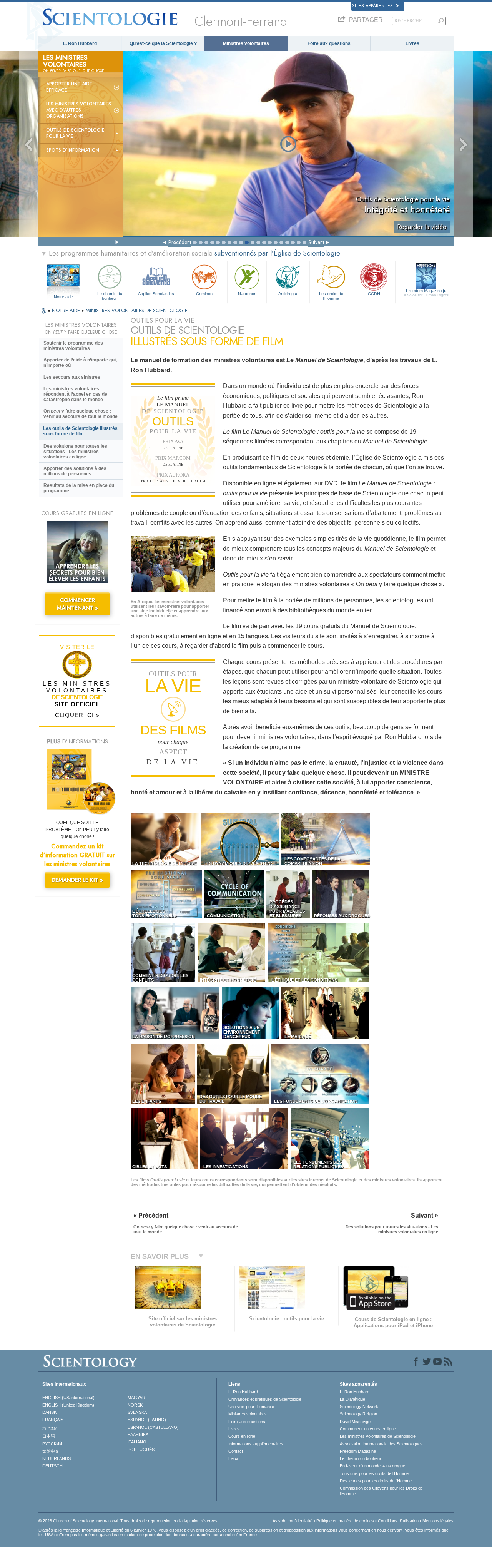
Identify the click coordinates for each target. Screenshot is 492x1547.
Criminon (204, 293)
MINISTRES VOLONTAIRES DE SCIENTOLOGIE (137, 310)
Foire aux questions (329, 43)
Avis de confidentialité (292, 1521)
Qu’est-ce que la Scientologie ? (163, 43)
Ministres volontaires (246, 43)
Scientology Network (359, 1406)
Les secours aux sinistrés (71, 377)
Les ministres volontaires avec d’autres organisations (78, 110)
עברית (49, 1428)
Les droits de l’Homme (331, 295)
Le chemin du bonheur (109, 295)
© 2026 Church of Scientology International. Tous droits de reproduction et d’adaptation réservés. (128, 1521)
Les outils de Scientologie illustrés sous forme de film (80, 431)
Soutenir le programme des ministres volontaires (73, 345)
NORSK (135, 1405)
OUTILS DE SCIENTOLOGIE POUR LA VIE (75, 133)
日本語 (48, 1436)
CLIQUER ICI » (77, 715)
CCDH (374, 293)
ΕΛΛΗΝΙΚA (138, 1434)
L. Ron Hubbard (80, 43)
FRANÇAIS (52, 1419)
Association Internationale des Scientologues (381, 1444)
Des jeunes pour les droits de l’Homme (376, 1480)
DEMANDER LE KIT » (77, 880)
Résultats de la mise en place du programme (78, 488)
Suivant (316, 242)
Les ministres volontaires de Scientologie (378, 1436)
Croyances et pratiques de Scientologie (264, 1399)
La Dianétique (352, 1399)
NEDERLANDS (56, 1458)
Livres (412, 43)
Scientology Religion (358, 1414)
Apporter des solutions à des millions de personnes (74, 471)
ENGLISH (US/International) (68, 1397)
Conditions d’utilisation (398, 1521)
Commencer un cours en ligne (368, 1429)
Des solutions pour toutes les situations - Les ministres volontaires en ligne (75, 451)
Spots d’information (72, 150)
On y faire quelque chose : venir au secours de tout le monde (80, 413)
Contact (235, 1451)
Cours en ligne (241, 1436)
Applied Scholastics (156, 293)
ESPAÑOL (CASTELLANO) (153, 1427)
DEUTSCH (52, 1465)
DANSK (49, 1412)
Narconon (247, 293)
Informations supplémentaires (255, 1444)
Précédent (179, 242)
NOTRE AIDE (66, 310)
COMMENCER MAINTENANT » (77, 604)
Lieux (233, 1458)
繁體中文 (50, 1451)
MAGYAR (136, 1397)
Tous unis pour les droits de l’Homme (374, 1473)
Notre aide (63, 296)
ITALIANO (137, 1442)
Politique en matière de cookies (345, 1521)
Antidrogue (288, 293)
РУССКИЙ (52, 1444)
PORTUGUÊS (141, 1449)
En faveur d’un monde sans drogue (372, 1465)
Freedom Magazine (426, 292)
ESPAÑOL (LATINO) (147, 1419)
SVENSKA (137, 1412)
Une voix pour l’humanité (251, 1406)
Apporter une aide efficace (69, 87)
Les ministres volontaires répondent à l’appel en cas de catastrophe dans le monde (75, 394)
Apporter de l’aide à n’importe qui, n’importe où (80, 362)
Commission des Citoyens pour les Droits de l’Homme (381, 1491)
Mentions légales (438, 1521)
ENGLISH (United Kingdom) (68, 1405)
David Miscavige (355, 1421)
